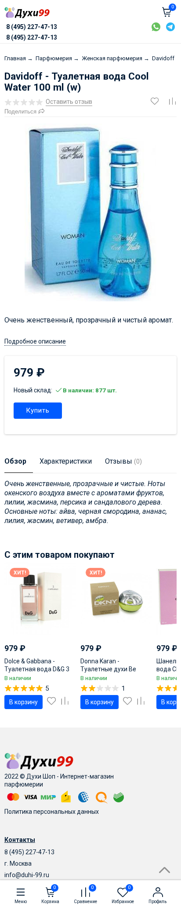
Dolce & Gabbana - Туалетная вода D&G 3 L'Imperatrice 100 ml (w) (38, 669)
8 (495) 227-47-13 (29, 852)
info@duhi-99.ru (26, 874)
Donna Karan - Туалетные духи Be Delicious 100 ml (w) (108, 669)
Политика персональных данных (51, 811)
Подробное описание (35, 341)
